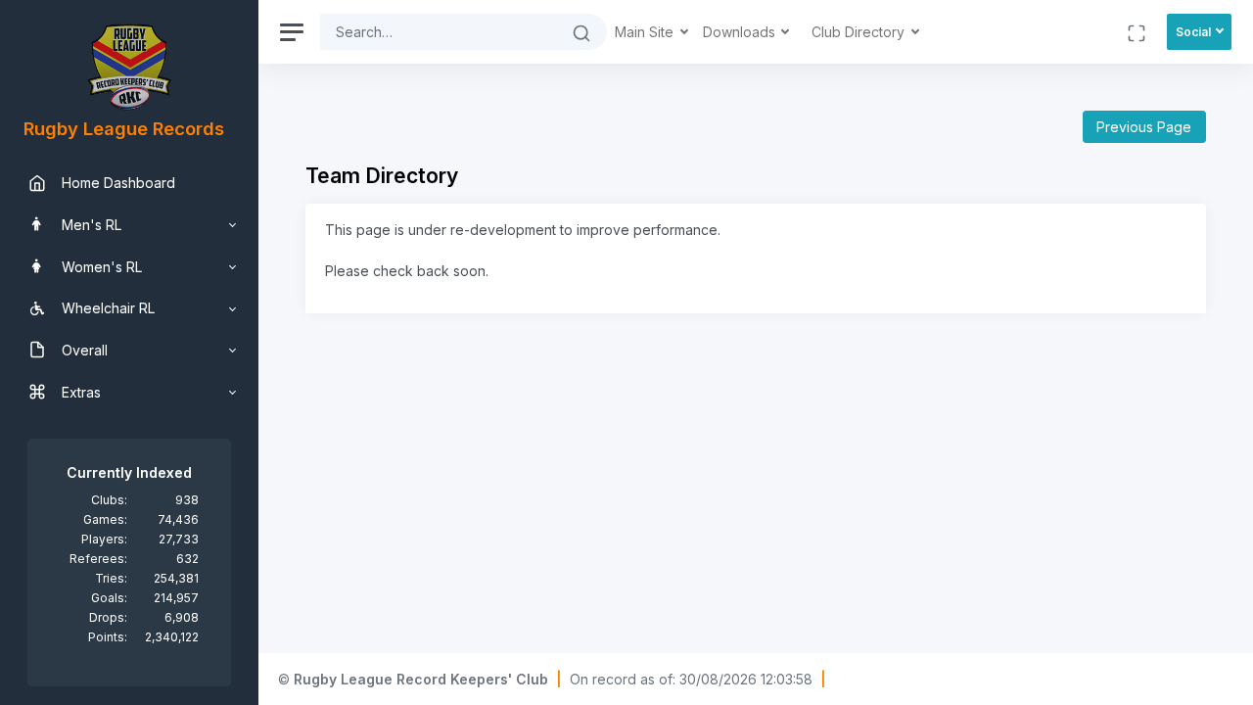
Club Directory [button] (860, 32)
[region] (129, 352)
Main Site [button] (646, 32)
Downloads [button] (741, 32)
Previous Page (1143, 126)
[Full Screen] (1136, 32)
